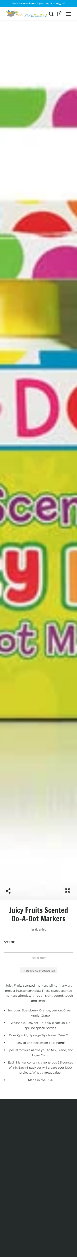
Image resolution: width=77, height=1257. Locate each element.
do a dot (40, 929)
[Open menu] (68, 14)
